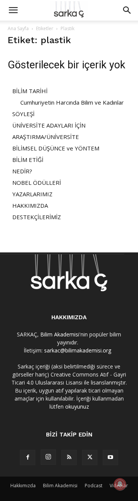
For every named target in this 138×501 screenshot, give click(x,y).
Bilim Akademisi (59, 334)
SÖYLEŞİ (23, 114)
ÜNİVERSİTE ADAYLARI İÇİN (48, 125)
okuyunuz (77, 406)
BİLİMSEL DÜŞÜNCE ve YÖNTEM (55, 148)
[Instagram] (48, 457)
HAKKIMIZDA (30, 205)
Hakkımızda (23, 485)
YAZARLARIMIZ (32, 194)
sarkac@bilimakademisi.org (77, 350)
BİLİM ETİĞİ (27, 159)
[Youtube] (110, 457)
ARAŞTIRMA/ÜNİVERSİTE (45, 137)
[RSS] (69, 457)
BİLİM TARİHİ (30, 91)
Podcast (93, 485)
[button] (13, 10)
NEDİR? (22, 171)
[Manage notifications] (120, 484)
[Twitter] (89, 457)
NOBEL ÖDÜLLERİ (36, 182)
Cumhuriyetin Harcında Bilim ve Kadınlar (72, 102)
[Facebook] (27, 457)
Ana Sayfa (18, 28)
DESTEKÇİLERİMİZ (36, 217)
